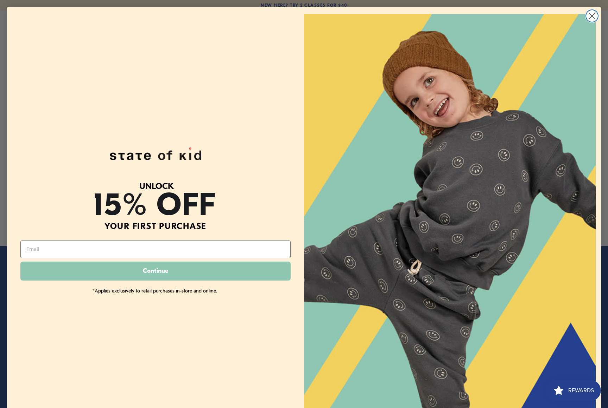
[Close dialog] (592, 16)
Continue (155, 271)
